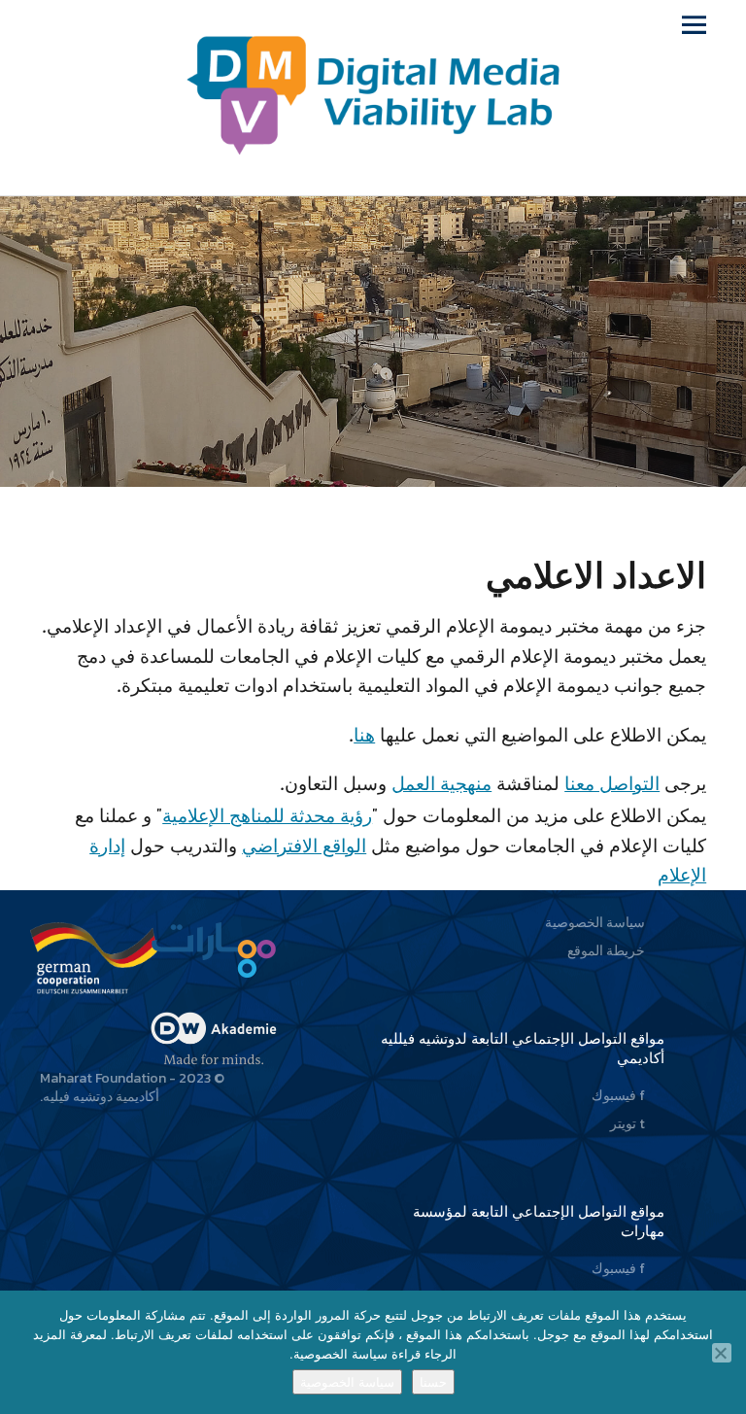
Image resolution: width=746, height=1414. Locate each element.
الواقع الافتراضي (304, 845)
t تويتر (627, 1124)
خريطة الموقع (606, 951)
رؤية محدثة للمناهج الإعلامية (267, 815)
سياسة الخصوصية (595, 923)
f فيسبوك (618, 1096)
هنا (364, 734)
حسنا (433, 1382)
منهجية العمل (441, 783)
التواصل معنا (612, 783)
